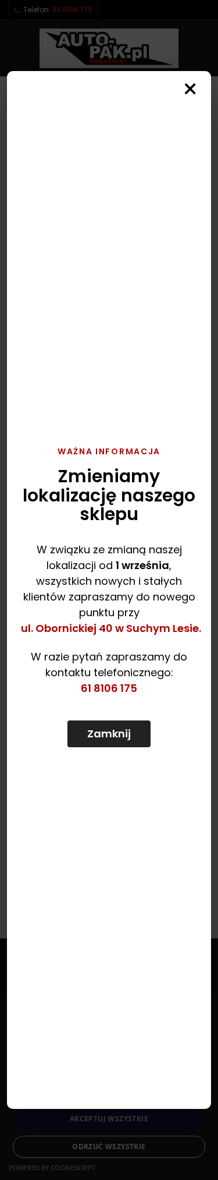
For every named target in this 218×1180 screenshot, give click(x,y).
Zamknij (109, 733)
